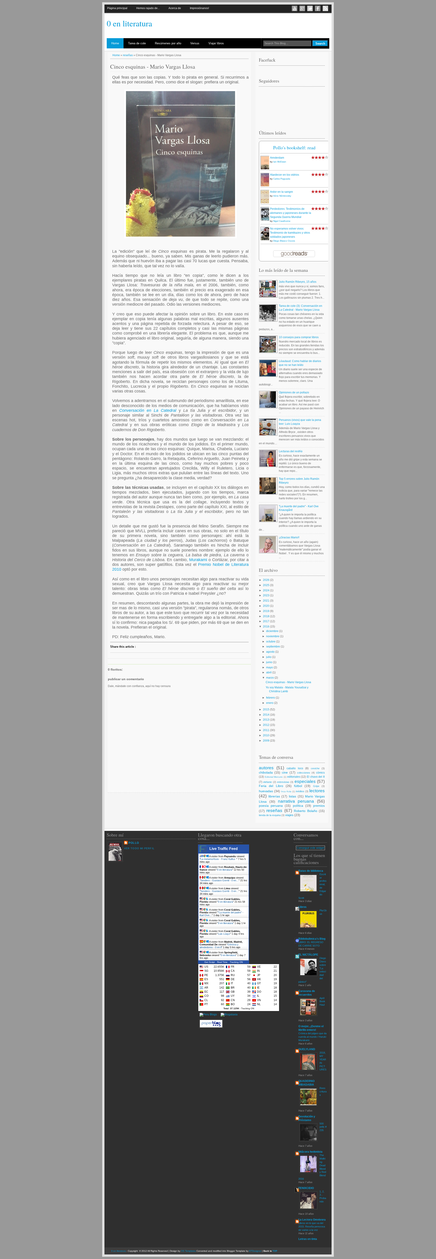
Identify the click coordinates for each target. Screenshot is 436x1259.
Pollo (134, 842)
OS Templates (188, 1251)
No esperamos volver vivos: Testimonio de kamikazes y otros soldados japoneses (290, 232)
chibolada (266, 772)
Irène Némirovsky (282, 196)
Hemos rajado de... (148, 8)
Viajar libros (216, 43)
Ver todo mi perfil (139, 848)
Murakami (198, 559)
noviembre (273, 636)
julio (269, 657)
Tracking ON (236, 962)
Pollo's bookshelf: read (294, 148)
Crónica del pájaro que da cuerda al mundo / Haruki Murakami (312, 1037)
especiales (305, 781)
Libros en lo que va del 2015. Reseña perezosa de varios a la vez (311, 1226)
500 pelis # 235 (323, 1127)
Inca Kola (286, 791)
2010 (266, 735)
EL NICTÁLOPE (308, 954)
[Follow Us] (310, 8)
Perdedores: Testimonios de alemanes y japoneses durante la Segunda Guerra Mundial (290, 213)
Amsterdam (277, 157)
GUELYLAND (306, 1049)
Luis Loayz (224, 933)
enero (270, 702)
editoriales (293, 776)
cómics (320, 772)
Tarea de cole (137, 43)
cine (285, 772)
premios (319, 805)
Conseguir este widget (310, 847)
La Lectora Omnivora (312, 1219)
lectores (317, 790)
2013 (266, 719)
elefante (267, 782)
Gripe (316, 786)
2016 (266, 626)
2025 (266, 585)
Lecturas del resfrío (290, 451)
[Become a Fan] (317, 8)
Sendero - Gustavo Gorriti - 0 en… (220, 880)
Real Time (222, 962)
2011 (266, 730)
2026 (266, 580)
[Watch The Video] (294, 8)
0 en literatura (129, 23)
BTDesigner (255, 1251)
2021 (266, 600)
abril (269, 672)
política (298, 805)
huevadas (266, 791)
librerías (274, 796)
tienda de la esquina (270, 815)
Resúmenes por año (168, 43)
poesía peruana (271, 805)
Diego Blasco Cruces (284, 241)
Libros (302, 907)
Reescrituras (323, 1091)
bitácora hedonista (310, 1151)
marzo (270, 677)
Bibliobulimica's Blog (311, 938)
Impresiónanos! (199, 8)
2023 (266, 595)
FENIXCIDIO (306, 1188)
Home (115, 43)
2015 (266, 709)
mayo (270, 667)
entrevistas (283, 782)
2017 (266, 621)
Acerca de (174, 8)
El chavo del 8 (316, 776)
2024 (266, 590)
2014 (266, 714)
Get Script (209, 962)
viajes (289, 815)
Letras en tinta (307, 1239)
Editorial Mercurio (274, 777)
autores (266, 767)
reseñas (128, 55)
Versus (194, 43)
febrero (271, 697)
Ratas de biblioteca (310, 870)
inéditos (300, 791)
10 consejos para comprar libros (299, 337)
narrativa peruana (296, 801)
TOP (274, 1251)
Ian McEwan (279, 161)
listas (292, 796)
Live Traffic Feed (223, 849)
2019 (266, 611)
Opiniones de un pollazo (294, 392)
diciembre (272, 631)
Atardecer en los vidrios (284, 174)
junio (269, 662)
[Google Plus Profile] (302, 8)
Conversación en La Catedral (147, 410)
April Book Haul (322, 1001)
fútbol (298, 786)
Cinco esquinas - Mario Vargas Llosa (288, 682)
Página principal (117, 8)
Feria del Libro (271, 786)
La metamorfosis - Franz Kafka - (218, 859)
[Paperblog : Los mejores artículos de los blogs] (211, 1028)
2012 (266, 725)
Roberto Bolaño (305, 811)
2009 (266, 740)
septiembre (273, 646)
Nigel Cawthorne (281, 221)
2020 (266, 605)
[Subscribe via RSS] (325, 8)
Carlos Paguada (281, 178)
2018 (266, 616)
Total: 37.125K (231, 1008)
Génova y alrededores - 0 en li (219, 946)
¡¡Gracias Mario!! (289, 537)
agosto (270, 651)
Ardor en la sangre (281, 191)
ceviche (315, 768)
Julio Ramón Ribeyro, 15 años (297, 281)
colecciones (303, 772)
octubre (271, 641)
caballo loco (295, 768)
